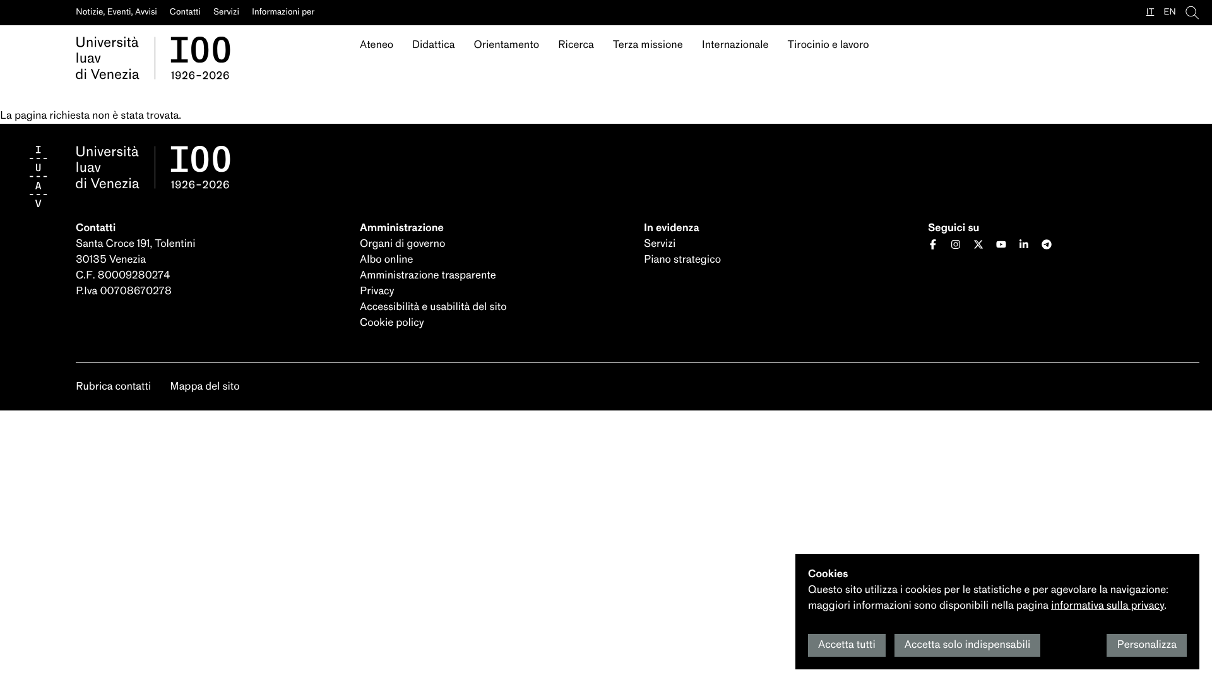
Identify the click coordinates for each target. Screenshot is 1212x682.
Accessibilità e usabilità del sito (433, 307)
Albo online (386, 260)
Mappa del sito (204, 387)
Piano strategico (682, 260)
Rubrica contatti (113, 387)
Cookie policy (392, 323)
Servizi (659, 244)
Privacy (377, 291)
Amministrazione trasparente (428, 276)
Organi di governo (402, 244)
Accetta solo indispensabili (968, 645)
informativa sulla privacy (1107, 606)
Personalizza (1147, 645)
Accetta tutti (847, 645)
